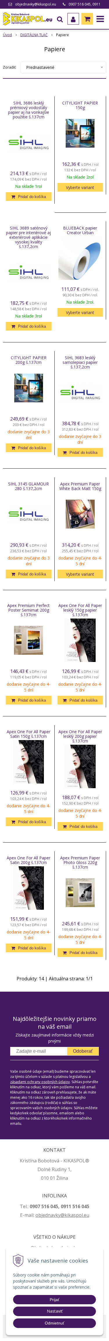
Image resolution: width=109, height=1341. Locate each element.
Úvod (7, 34)
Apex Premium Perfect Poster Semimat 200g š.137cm (28, 610)
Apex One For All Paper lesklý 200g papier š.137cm (80, 736)
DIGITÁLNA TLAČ (34, 34)
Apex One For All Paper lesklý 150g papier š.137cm (80, 610)
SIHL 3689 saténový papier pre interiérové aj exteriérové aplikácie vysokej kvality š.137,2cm (28, 237)
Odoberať (83, 1051)
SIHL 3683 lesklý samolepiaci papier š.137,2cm (80, 362)
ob (38, 1215)
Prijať (54, 1299)
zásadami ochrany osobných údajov (40, 1081)
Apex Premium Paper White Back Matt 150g (80, 486)
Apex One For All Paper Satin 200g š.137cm (28, 860)
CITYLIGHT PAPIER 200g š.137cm (29, 360)
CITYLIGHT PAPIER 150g (80, 105)
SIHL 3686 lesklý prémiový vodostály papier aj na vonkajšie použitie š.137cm (28, 110)
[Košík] (87, 19)
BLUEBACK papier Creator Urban (80, 230)
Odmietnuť (54, 1323)
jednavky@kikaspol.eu (65, 1215)
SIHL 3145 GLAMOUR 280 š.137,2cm (28, 486)
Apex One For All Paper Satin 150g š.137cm (28, 734)
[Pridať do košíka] (28, 196)
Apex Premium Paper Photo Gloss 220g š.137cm (80, 862)
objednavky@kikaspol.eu (35, 4)
